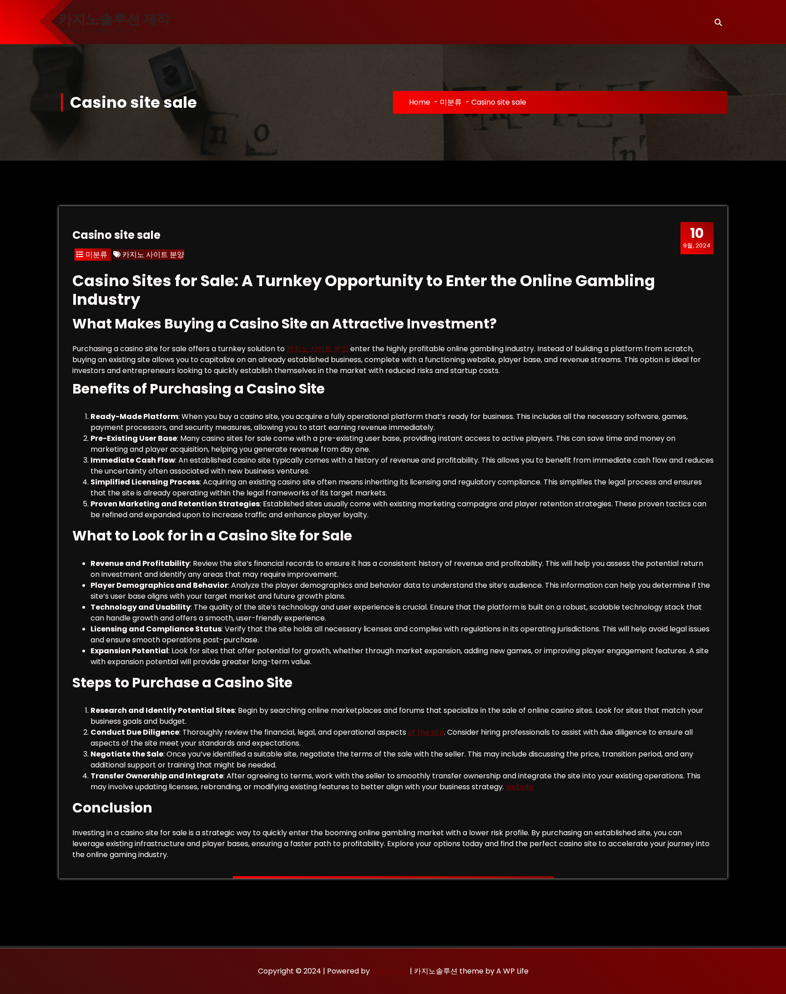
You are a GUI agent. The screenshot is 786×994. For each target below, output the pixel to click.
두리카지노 (390, 971)
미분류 (451, 102)
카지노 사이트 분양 (153, 254)
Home (419, 102)
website (520, 787)
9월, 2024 (696, 237)
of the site (426, 732)
